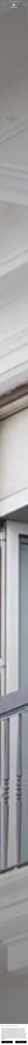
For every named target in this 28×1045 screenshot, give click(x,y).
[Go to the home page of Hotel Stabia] (14, 5)
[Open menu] (3, 5)
